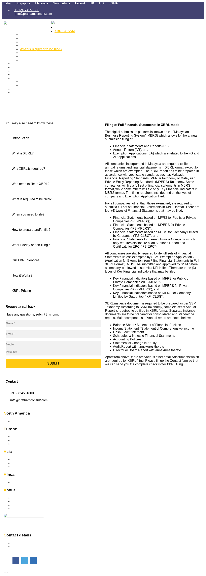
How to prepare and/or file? (40, 56)
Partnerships (21, 505)
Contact (18, 92)
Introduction (29, 34)
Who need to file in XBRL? (40, 45)
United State (20, 421)
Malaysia (41, 3)
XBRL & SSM (65, 31)
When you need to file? (37, 52)
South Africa (61, 3)
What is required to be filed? (41, 49)
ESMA (113, 3)
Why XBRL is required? (38, 42)
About (16, 74)
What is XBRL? (31, 38)
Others (16, 443)
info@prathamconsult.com (33, 13)
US (101, 3)
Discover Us (20, 497)
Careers (18, 89)
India (7, 3)
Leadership (20, 501)
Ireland (80, 3)
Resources (20, 78)
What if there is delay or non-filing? (46, 60)
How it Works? (23, 67)
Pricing (17, 71)
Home (59, 27)
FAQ (23, 85)
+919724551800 (22, 393)
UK (92, 3)
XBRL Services (23, 63)
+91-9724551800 (26, 10)
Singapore (22, 3)
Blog (23, 81)
